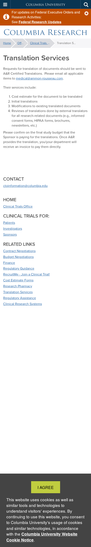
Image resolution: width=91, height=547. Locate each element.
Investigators (12, 228)
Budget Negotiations (18, 256)
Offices (22, 43)
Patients (9, 222)
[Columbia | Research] (45, 32)
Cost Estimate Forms (18, 280)
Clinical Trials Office (42, 43)
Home (7, 43)
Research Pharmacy (17, 286)
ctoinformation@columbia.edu (25, 185)
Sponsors (10, 234)
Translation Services (18, 292)
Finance (9, 262)
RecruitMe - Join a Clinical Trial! (26, 274)
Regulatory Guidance (18, 268)
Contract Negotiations (19, 251)
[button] (86, 13)
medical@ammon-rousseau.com (39, 78)
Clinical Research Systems (22, 303)
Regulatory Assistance (19, 298)
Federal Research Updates (40, 21)
